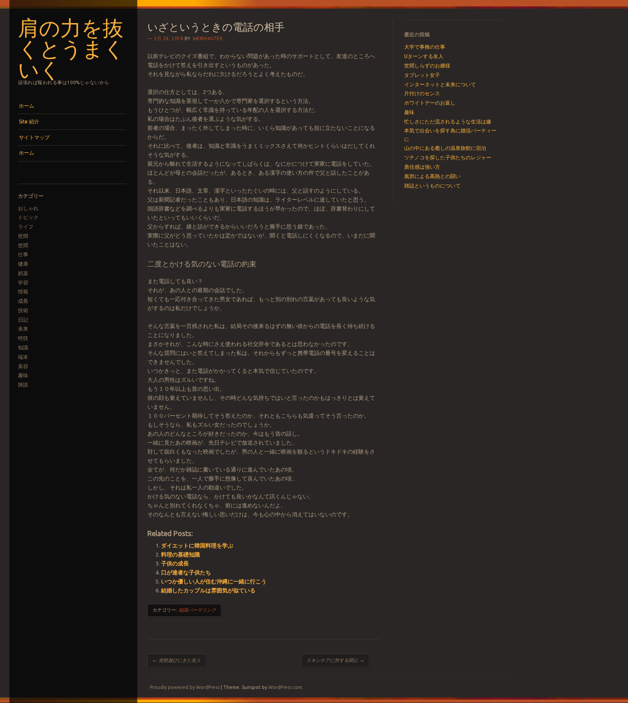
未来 (23, 328)
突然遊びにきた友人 (177, 660)
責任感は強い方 (422, 167)
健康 (23, 264)
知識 (23, 347)
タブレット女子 (422, 75)
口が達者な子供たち (186, 572)
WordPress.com (285, 687)
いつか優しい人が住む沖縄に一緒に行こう (214, 581)
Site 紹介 (29, 121)
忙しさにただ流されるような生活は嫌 (447, 121)
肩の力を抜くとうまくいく (71, 47)
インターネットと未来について (440, 84)
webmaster (208, 38)
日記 (23, 319)
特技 (23, 338)
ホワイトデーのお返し (429, 102)
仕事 (23, 254)
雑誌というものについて (432, 185)
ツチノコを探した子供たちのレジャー (447, 157)
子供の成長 (175, 563)
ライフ (25, 226)
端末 (23, 357)
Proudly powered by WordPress (185, 687)
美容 (23, 366)
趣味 (23, 375)
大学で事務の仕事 (424, 47)
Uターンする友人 (423, 56)
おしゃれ (28, 208)
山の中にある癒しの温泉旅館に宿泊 (445, 148)
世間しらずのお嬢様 (427, 65)
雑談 (23, 384)
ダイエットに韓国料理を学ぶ (197, 545)
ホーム (26, 105)
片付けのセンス (422, 93)
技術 (23, 310)
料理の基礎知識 (180, 554)
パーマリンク (202, 609)
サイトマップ (34, 137)
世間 (23, 236)
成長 (23, 301)
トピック (28, 217)
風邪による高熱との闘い (432, 176)
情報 (23, 291)
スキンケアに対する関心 (335, 660)
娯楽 (23, 273)
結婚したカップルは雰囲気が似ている (208, 590)
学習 (23, 282)
